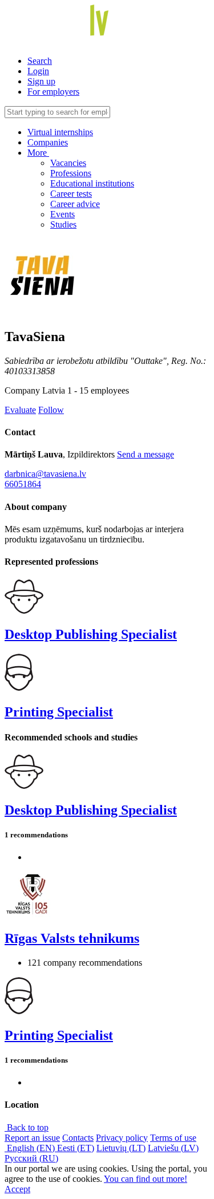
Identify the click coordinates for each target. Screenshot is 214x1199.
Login (38, 71)
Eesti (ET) (75, 1148)
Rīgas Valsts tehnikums (72, 938)
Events (62, 214)
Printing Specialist (59, 711)
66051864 (23, 484)
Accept (17, 1189)
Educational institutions (92, 183)
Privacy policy (122, 1138)
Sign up (41, 81)
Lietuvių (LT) (121, 1148)
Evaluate (20, 410)
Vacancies (68, 163)
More (38, 152)
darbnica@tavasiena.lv (45, 474)
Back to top (27, 1127)
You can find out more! (145, 1179)
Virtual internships (60, 132)
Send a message (145, 454)
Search (39, 61)
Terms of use (173, 1138)
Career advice (75, 204)
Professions (70, 173)
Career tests (71, 194)
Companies (47, 142)
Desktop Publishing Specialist (91, 634)
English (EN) (31, 1148)
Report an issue (32, 1138)
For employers (53, 91)
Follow (51, 410)
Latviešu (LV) (173, 1148)
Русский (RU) (31, 1158)
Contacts (78, 1138)
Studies (63, 224)
